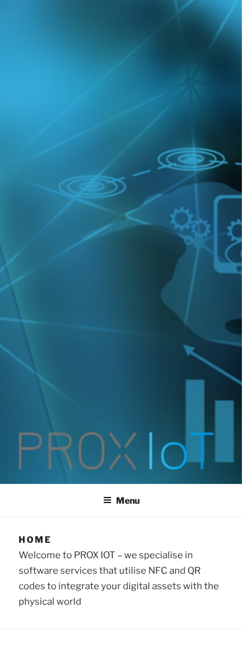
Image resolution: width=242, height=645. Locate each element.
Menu (128, 500)
